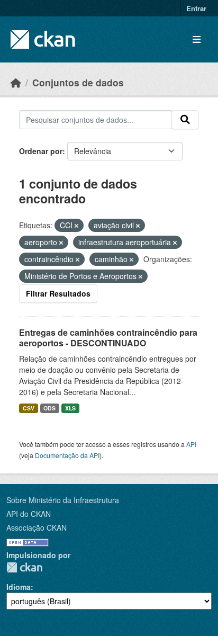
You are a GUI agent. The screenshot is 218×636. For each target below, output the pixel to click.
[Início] (16, 82)
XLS (70, 408)
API (191, 444)
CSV (28, 408)
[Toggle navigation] (196, 39)
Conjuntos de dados (78, 82)
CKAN (24, 567)
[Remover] (76, 225)
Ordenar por (40, 151)
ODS (49, 408)
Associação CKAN (36, 527)
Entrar (196, 8)
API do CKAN (28, 513)
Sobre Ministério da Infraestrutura (62, 500)
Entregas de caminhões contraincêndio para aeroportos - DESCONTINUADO (108, 338)
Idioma (18, 586)
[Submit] (185, 119)
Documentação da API (67, 455)
